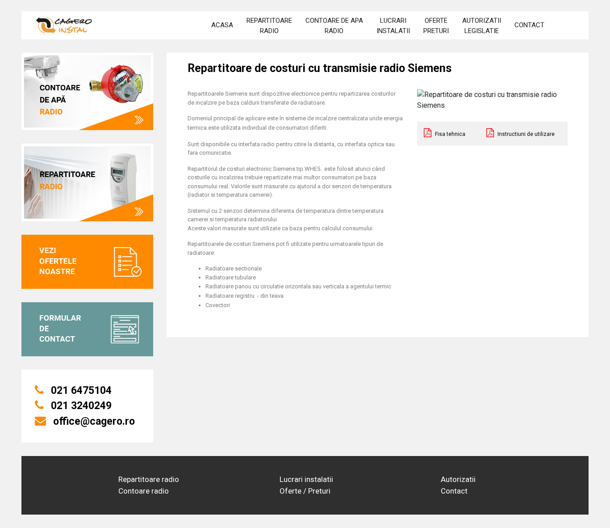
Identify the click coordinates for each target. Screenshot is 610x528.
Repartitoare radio (148, 479)
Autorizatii (458, 479)
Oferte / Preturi (305, 490)
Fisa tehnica (449, 134)
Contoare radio (143, 490)
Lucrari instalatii (306, 479)
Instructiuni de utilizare (525, 134)
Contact (454, 490)
